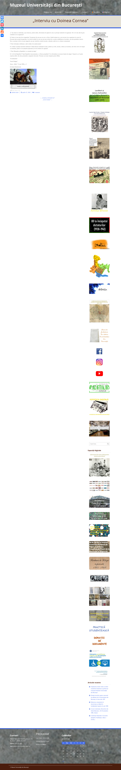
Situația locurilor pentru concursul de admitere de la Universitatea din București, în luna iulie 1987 (99, 697)
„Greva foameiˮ (47, 99)
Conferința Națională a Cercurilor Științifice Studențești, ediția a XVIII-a (99, 717)
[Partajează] (2, 35)
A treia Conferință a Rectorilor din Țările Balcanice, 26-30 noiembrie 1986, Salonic (99, 711)
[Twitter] (2, 21)
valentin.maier (15, 92)
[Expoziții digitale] (99, 465)
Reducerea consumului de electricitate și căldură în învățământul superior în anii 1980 (99, 704)
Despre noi (48, 12)
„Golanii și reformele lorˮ (47, 98)
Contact (85, 12)
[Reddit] (2, 32)
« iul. (63, 761)
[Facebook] (2, 17)
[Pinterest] (2, 25)
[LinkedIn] (2, 28)
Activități (58, 12)
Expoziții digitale (71, 12)
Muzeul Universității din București (46, 5)
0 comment (37, 92)
